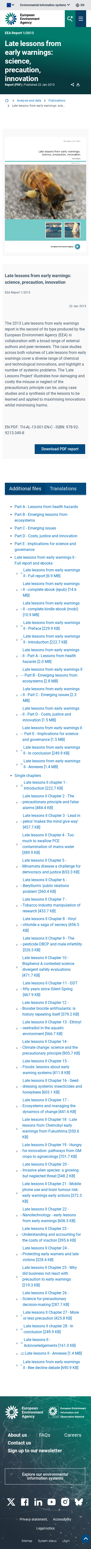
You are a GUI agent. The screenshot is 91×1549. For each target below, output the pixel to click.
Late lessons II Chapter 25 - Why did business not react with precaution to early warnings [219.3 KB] (49, 1276)
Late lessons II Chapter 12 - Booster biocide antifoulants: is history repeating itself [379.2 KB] (50, 1008)
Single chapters (28, 775)
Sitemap (27, 1541)
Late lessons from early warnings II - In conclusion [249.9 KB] (51, 750)
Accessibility (62, 1519)
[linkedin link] (39, 1502)
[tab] (25, 489)
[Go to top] (85, 1538)
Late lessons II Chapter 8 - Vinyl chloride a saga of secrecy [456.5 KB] (51, 924)
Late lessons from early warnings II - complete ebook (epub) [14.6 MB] (51, 589)
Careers (72, 1435)
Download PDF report (59, 449)
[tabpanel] (45, 938)
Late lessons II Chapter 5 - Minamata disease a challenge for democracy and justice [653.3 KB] (51, 866)
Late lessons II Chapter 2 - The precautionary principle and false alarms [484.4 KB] (51, 802)
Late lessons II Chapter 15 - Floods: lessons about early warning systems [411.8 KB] (46, 1067)
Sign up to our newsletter (35, 1451)
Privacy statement (33, 1519)
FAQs (44, 1435)
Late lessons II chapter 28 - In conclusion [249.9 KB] (48, 1329)
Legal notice (45, 1528)
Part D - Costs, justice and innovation (46, 536)
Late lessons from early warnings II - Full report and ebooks (45, 560)
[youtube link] (52, 1502)
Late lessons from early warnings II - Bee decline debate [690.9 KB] (51, 1365)
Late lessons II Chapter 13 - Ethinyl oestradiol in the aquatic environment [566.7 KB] (52, 1028)
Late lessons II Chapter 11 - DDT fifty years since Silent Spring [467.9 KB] (50, 989)
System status (47, 1541)
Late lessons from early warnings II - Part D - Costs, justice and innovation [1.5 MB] (51, 714)
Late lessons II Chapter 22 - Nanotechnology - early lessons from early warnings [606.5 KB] (49, 1215)
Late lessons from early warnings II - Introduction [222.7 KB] (51, 639)
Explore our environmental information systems (45, 1476)
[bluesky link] (79, 1502)
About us (17, 1435)
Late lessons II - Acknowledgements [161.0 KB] (50, 1342)
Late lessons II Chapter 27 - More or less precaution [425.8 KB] (51, 1315)
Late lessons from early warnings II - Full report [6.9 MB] (51, 573)
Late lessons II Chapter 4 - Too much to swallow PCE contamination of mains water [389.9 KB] (48, 844)
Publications (57, 100)
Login (66, 1541)
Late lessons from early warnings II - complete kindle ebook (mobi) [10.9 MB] (51, 609)
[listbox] (45, 5)
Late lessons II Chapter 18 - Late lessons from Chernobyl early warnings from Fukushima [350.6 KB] (50, 1128)
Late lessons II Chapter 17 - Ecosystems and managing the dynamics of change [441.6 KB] (49, 1106)
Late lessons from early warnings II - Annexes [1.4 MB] (52, 764)
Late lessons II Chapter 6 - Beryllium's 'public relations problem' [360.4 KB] (46, 886)
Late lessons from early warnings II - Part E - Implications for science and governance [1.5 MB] (52, 734)
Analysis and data (29, 100)
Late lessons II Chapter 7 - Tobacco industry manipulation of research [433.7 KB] (52, 905)
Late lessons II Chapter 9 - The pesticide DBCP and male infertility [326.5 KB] (52, 944)
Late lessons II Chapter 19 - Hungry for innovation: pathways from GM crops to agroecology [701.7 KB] (52, 1151)
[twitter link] (11, 1502)
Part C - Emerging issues (35, 528)
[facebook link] (25, 1502)
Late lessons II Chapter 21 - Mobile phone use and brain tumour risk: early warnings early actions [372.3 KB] (52, 1192)
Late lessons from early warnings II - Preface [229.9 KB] (51, 625)
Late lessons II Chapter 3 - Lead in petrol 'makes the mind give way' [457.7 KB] (51, 821)
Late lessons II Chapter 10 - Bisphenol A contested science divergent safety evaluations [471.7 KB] (48, 966)
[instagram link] (66, 1502)
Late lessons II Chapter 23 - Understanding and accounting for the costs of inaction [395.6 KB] (51, 1234)
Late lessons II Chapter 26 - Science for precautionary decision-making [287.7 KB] (46, 1299)
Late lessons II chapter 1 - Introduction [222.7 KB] (45, 785)
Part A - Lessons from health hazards (46, 506)
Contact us (19, 1443)
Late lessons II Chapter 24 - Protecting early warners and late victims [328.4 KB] (51, 1254)
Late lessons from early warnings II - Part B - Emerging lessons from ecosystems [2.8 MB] (52, 675)
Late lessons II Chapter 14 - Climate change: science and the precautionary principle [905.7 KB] (51, 1047)
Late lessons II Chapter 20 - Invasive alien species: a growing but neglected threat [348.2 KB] (51, 1170)
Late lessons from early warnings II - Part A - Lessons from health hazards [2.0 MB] (51, 656)
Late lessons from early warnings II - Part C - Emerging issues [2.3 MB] (51, 695)
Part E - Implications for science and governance (45, 546)
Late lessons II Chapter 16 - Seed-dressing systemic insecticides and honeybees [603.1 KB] (52, 1086)
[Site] (31, 18)
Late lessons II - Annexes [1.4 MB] (53, 1353)
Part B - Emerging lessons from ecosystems (41, 517)
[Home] (7, 101)
